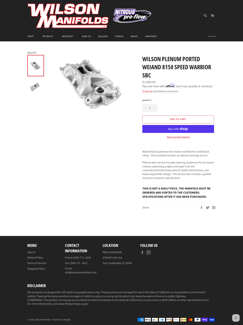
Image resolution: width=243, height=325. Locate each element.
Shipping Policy (36, 269)
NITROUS (48, 36)
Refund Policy (35, 258)
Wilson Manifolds (43, 319)
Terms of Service (36, 263)
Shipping (147, 91)
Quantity (146, 100)
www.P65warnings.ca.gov (73, 304)
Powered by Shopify (61, 319)
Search (31, 252)
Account (212, 36)
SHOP (30, 36)
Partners (151, 36)
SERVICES (67, 36)
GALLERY (103, 36)
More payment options (178, 137)
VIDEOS (119, 36)
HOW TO (86, 36)
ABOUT (134, 36)
